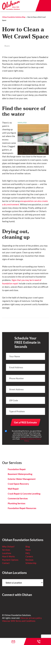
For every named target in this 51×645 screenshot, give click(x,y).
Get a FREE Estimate (25, 422)
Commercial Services (18, 498)
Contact (6, 563)
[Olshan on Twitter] (11, 603)
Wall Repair (13, 488)
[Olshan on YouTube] (25, 603)
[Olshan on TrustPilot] (18, 603)
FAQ (28, 553)
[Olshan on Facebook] (4, 603)
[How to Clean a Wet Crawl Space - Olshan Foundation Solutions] (11, 6)
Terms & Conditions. (27, 439)
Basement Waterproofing (20, 474)
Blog (28, 546)
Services (6, 550)
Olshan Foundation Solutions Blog (13, 17)
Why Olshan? (8, 546)
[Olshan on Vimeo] (31, 603)
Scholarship (31, 563)
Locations (6, 553)
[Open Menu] (45, 5)
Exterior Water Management (22, 479)
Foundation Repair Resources (22, 508)
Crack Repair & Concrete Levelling (24, 493)
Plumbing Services (16, 503)
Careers (29, 556)
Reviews (29, 560)
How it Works (8, 556)
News (28, 550)
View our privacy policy (31, 618)
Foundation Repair (17, 469)
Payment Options (10, 560)
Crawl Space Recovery (18, 483)
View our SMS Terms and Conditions (18, 621)
